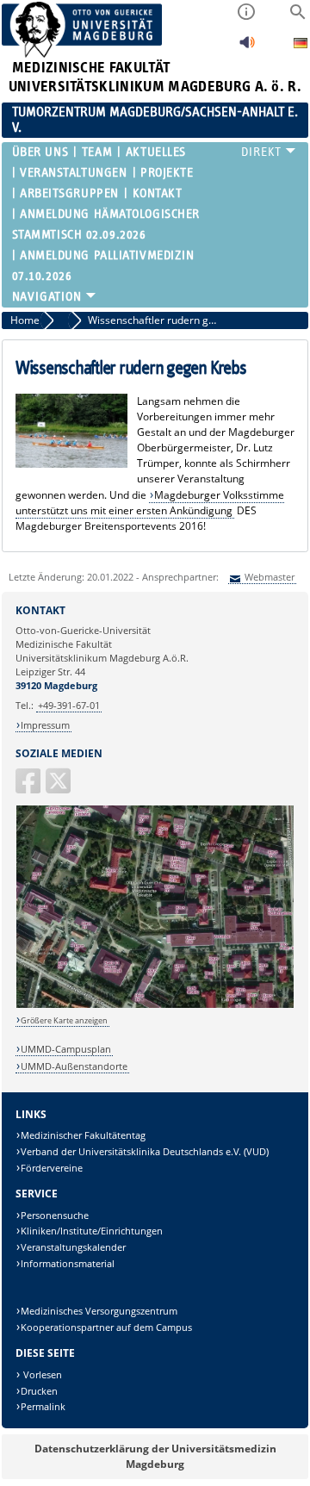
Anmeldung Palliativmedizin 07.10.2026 (103, 266)
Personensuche (55, 1215)
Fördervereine (52, 1167)
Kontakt (157, 193)
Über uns (40, 152)
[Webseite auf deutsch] (300, 45)
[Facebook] (29, 787)
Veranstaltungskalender (73, 1246)
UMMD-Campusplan (66, 1048)
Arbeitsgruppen (69, 193)
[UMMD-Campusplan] (155, 1004)
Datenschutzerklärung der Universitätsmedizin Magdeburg (155, 1456)
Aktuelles (155, 152)
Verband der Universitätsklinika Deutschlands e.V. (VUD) (145, 1151)
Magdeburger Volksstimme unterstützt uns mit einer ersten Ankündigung (150, 503)
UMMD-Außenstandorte (74, 1066)
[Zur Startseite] (82, 54)
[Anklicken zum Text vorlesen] (247, 47)
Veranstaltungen (73, 172)
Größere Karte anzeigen (64, 1020)
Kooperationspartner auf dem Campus (106, 1327)
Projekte (166, 172)
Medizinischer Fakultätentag (83, 1134)
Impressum (45, 724)
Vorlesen (41, 1374)
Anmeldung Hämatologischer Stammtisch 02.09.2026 (106, 224)
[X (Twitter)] (59, 787)
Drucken (39, 1390)
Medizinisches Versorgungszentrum (99, 1310)
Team (97, 152)
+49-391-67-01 (69, 705)
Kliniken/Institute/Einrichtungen (92, 1230)
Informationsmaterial (68, 1263)
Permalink (43, 1406)
